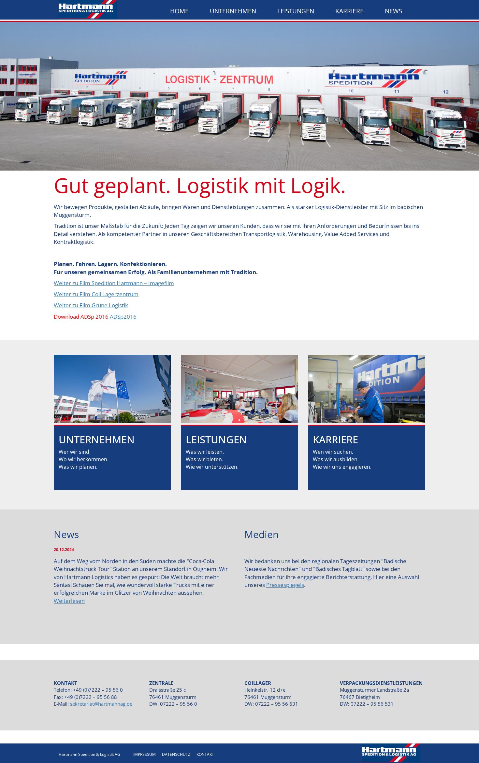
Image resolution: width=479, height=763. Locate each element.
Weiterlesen (69, 600)
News (393, 11)
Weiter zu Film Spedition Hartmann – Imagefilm (114, 283)
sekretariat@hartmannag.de (101, 704)
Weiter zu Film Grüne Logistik (91, 305)
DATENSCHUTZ (176, 754)
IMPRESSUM (144, 754)
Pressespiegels (285, 585)
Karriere (349, 11)
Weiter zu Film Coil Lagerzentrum (96, 294)
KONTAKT (205, 754)
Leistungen (295, 11)
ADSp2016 (123, 316)
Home (179, 11)
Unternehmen (233, 11)
